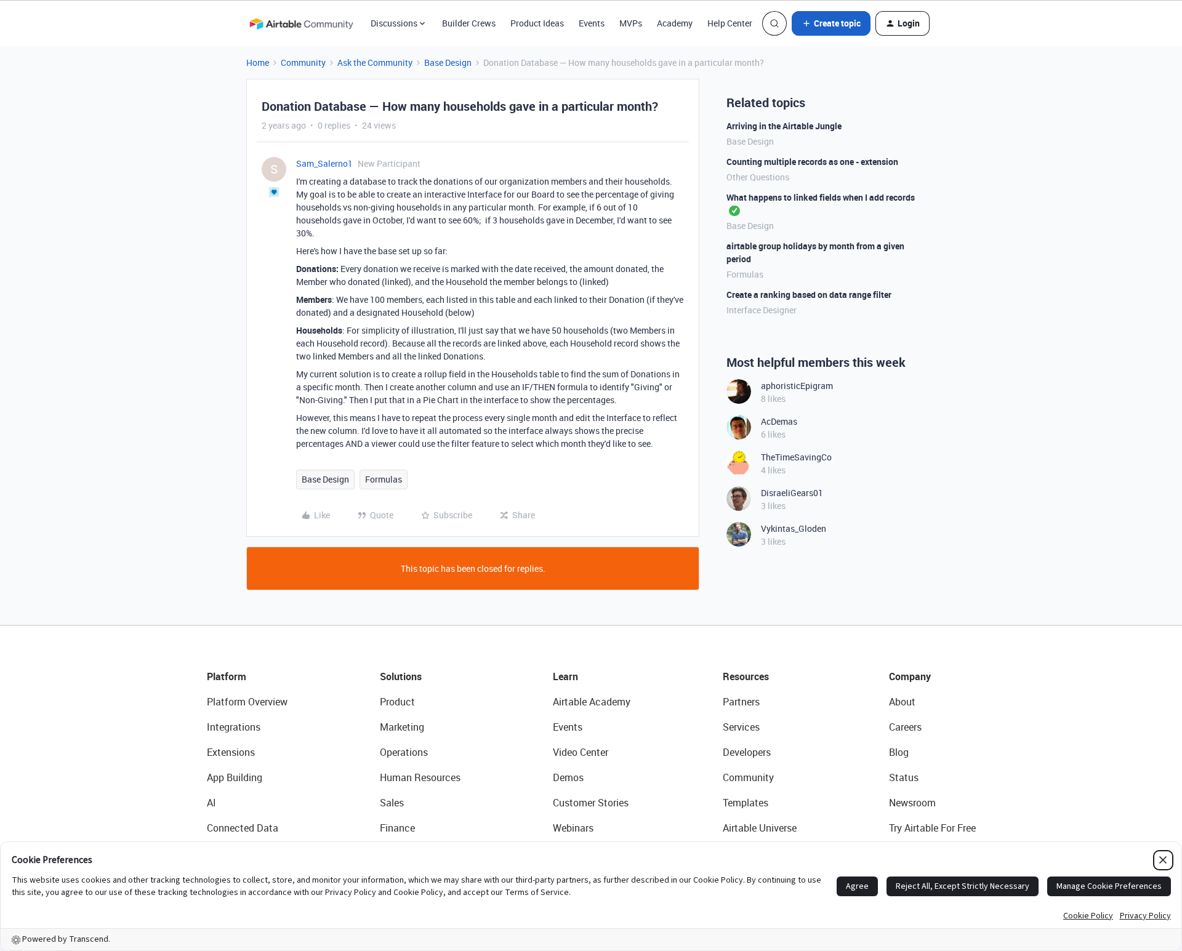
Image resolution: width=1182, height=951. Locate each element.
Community (303, 62)
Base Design (448, 62)
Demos (568, 777)
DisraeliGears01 (792, 493)
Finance (397, 828)
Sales (392, 802)
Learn (565, 676)
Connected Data (242, 828)
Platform (226, 676)
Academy (675, 23)
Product (397, 701)
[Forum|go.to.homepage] (301, 23)
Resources (746, 676)
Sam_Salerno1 (324, 163)
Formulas (383, 479)
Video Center (580, 752)
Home (257, 62)
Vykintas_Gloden (793, 528)
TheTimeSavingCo (796, 457)
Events (592, 23)
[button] (831, 23)
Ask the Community (374, 62)
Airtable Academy (591, 701)
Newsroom (912, 802)
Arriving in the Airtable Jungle (784, 126)
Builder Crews (469, 23)
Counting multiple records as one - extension (812, 161)
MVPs (630, 23)
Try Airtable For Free (932, 828)
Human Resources (420, 777)
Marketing (402, 727)
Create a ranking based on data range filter (808, 294)
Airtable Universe (760, 828)
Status (904, 777)
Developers (747, 752)
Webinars (573, 828)
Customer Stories (591, 802)
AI (211, 802)
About (902, 701)
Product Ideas (537, 23)
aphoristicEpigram (797, 385)
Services (741, 727)
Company (910, 676)
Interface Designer (761, 310)
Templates (745, 802)
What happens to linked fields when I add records (820, 197)
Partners (741, 701)
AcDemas (779, 421)
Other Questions (757, 177)
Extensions (231, 752)
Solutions (401, 676)
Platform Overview (247, 701)
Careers (905, 727)
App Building (234, 777)
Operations (404, 752)
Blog (899, 752)
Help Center (729, 23)
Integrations (233, 727)
